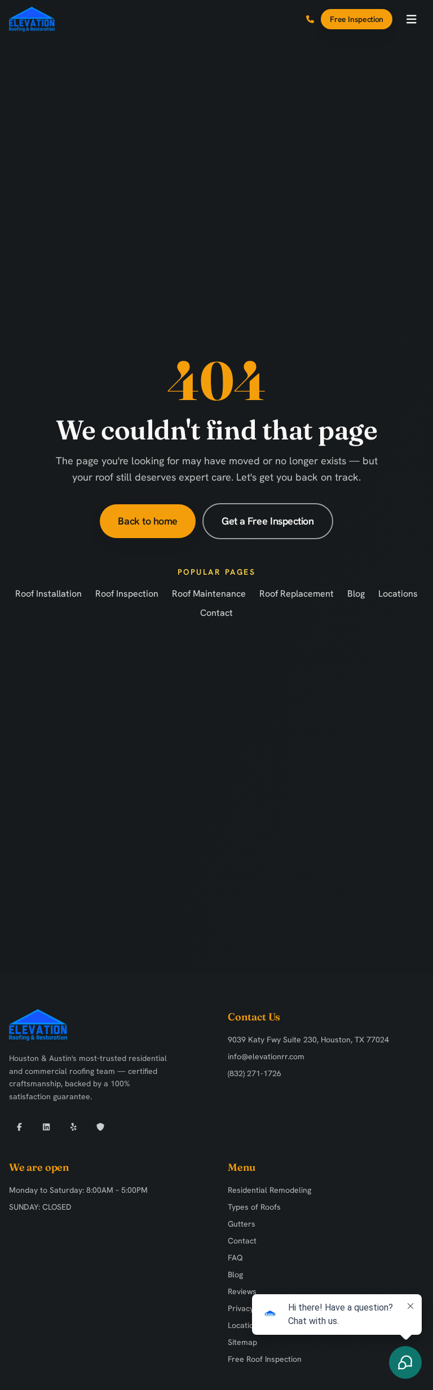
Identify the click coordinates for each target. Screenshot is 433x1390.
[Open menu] (411, 19)
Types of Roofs (254, 1207)
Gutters (241, 1224)
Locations (398, 593)
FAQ (235, 1258)
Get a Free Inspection (268, 520)
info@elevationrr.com (266, 1056)
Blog (356, 593)
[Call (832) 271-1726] (310, 19)
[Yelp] (73, 1127)
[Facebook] (19, 1127)
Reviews (242, 1291)
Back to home (148, 520)
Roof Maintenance (209, 593)
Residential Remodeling (269, 1190)
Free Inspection (356, 19)
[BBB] (100, 1127)
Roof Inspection (126, 593)
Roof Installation (48, 593)
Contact (216, 613)
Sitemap (242, 1342)
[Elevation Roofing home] (32, 19)
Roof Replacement (296, 593)
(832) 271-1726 (254, 1073)
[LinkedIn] (46, 1127)
